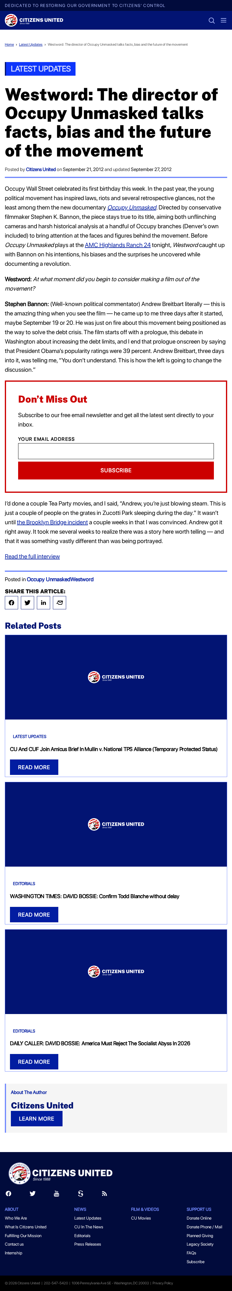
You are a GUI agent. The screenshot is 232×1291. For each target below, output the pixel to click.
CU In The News (88, 1226)
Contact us (14, 1244)
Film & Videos (145, 1209)
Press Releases (87, 1244)
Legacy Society (200, 1244)
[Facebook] (11, 602)
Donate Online (199, 1218)
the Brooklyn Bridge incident (52, 522)
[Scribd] (80, 1195)
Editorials (24, 883)
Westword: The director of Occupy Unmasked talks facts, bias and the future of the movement (118, 44)
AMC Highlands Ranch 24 (118, 245)
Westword (82, 579)
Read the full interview (32, 556)
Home (9, 44)
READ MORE (34, 767)
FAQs (191, 1252)
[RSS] (104, 1195)
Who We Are (16, 1218)
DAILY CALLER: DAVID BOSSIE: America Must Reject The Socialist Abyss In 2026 (100, 1043)
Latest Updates (31, 44)
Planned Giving (200, 1235)
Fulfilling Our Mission (23, 1235)
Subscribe (116, 470)
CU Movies (141, 1218)
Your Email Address (46, 439)
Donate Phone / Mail (204, 1226)
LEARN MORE (36, 1118)
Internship (13, 1252)
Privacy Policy (163, 1283)
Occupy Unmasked (48, 579)
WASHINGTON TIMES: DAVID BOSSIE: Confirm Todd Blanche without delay (94, 896)
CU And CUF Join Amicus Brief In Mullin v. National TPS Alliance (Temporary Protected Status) (114, 749)
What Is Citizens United (26, 1226)
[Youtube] (56, 1195)
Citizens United (41, 169)
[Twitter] (27, 602)
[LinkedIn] (43, 602)
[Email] (59, 602)
